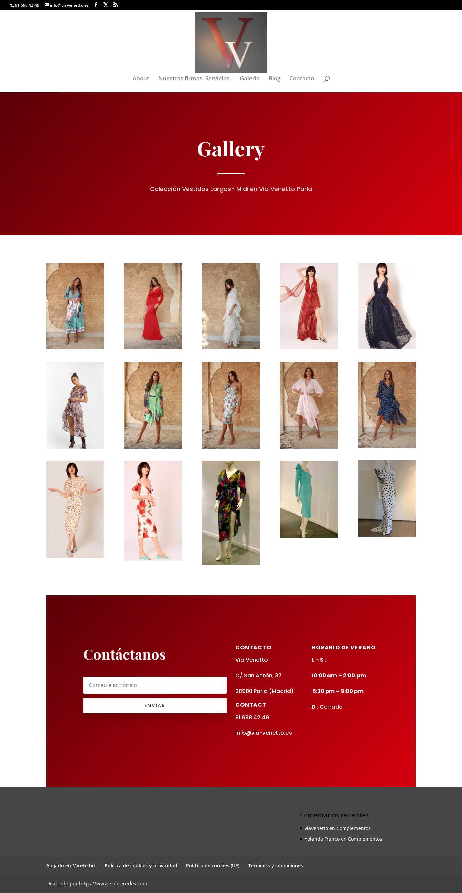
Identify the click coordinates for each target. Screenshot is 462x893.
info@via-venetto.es (263, 733)
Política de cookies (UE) (212, 865)
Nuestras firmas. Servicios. (194, 79)
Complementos (354, 828)
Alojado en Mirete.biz (71, 865)
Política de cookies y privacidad (141, 865)
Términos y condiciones (275, 865)
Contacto (301, 79)
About (141, 79)
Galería (250, 79)
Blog (274, 79)
